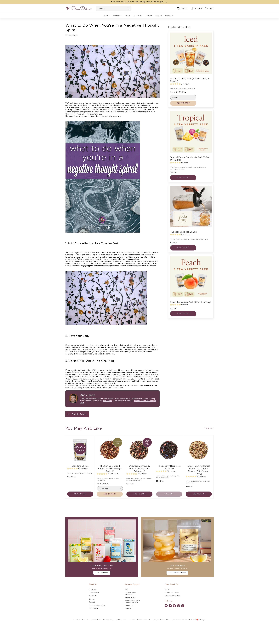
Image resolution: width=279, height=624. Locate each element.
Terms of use (96, 620)
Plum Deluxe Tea (84, 620)
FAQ (126, 589)
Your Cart (128, 608)
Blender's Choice (80, 466)
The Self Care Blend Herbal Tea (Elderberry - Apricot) (110, 468)
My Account (129, 605)
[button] (106, 15)
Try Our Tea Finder (172, 593)
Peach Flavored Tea (144, 620)
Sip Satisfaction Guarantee (130, 593)
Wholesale (93, 596)
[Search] (128, 8)
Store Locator (94, 593)
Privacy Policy (108, 620)
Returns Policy (130, 597)
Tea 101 (167, 589)
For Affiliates (94, 608)
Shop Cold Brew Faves (177, 573)
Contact (92, 602)
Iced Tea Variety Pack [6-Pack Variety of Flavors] (190, 80)
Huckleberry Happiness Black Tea (169, 467)
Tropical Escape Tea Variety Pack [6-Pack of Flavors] (190, 158)
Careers (92, 599)
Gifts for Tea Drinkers (172, 596)
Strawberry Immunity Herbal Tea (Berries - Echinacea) (139, 468)
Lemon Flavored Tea (179, 620)
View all (209, 428)
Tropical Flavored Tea (162, 620)
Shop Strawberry (102, 573)
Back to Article (79, 414)
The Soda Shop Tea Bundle (183, 232)
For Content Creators (97, 605)
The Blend (107, 401)
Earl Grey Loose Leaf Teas (125, 620)
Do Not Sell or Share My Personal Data (132, 601)
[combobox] (113, 8)
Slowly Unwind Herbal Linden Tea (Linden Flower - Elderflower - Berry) (199, 470)
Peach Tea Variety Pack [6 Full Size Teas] (190, 302)
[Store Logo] (79, 8)
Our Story (92, 589)
